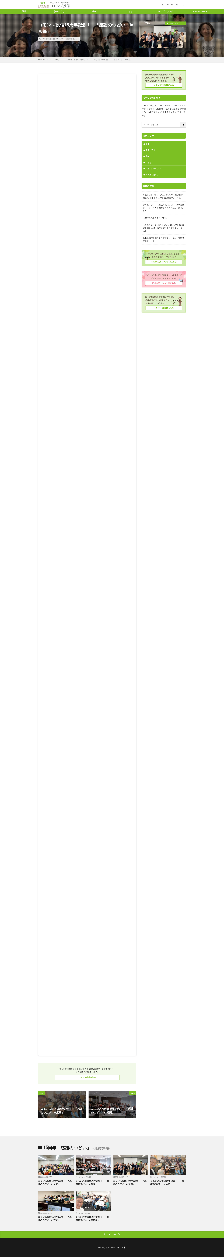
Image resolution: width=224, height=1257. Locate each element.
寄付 (94, 11)
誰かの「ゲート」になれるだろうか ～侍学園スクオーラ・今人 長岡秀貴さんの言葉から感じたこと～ (163, 208)
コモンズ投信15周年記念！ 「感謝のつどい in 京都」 (111, 60)
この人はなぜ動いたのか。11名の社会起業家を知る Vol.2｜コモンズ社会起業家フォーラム (163, 196)
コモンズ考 (121, 1247)
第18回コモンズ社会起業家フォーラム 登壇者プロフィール (163, 239)
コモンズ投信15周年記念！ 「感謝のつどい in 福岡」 (92, 1182)
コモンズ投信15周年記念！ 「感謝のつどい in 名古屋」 (92, 1218)
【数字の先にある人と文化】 (155, 218)
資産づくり (59, 11)
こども (129, 11)
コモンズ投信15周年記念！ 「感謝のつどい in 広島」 (167, 1182)
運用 (24, 11)
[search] (183, 125)
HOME (43, 60)
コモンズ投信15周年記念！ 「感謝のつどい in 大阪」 (55, 1218)
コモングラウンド (164, 11)
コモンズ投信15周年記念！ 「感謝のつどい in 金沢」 (55, 1182)
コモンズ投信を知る (87, 1077)
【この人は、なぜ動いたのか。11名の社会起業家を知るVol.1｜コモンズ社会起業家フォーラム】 (163, 228)
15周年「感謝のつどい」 (67, 39)
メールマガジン (199, 11)
